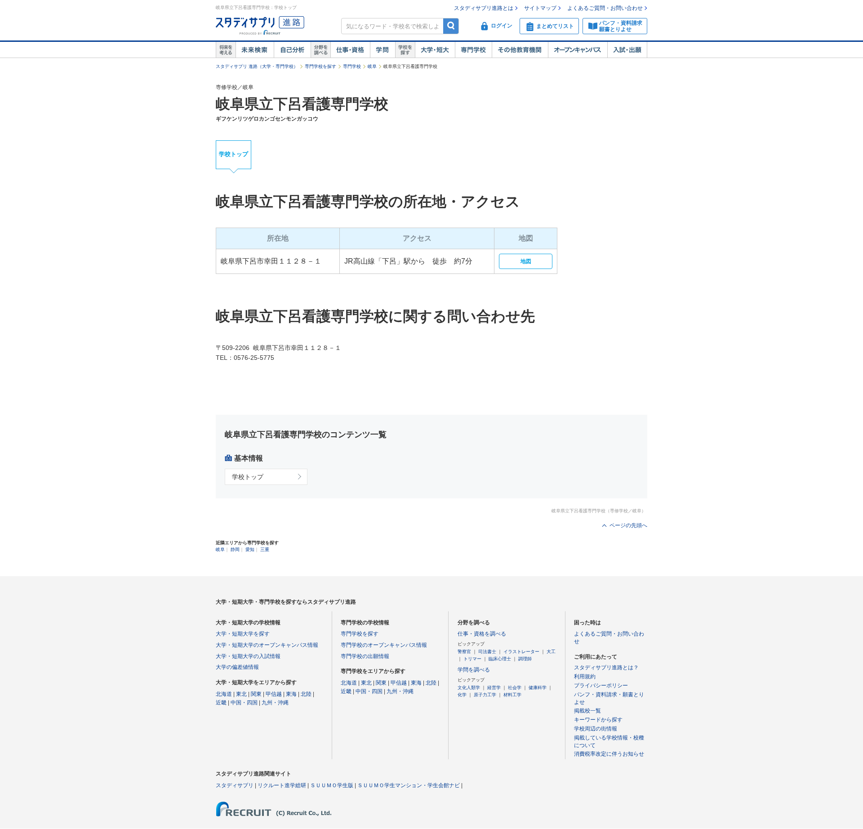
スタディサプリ (235, 785)
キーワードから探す (598, 720)
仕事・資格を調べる (482, 634)
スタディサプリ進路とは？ (606, 667)
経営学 (494, 687)
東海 (291, 694)
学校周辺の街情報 (595, 729)
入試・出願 (627, 50)
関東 (256, 694)
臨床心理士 (500, 658)
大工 (551, 651)
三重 (264, 549)
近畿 (221, 702)
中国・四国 (244, 702)
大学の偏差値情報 (237, 667)
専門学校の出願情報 (365, 656)
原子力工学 (485, 694)
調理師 (525, 658)
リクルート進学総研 (282, 785)
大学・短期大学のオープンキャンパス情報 (267, 645)
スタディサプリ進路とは (483, 8)
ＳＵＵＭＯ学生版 (331, 785)
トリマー (472, 658)
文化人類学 (469, 687)
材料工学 (512, 694)
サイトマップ (540, 8)
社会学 (514, 687)
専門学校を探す (320, 66)
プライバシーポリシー (601, 685)
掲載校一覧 (587, 711)
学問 (382, 50)
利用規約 (585, 676)
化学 (462, 694)
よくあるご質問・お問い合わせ (605, 8)
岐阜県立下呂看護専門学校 (302, 104)
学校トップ (233, 154)
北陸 (306, 694)
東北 (241, 694)
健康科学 (538, 687)
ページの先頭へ (628, 525)
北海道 (224, 694)
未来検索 (255, 50)
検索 (451, 26)
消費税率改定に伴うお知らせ (609, 754)
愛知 (249, 549)
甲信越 (274, 694)
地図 (525, 261)
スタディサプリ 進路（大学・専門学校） (257, 66)
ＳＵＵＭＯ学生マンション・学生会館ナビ (408, 785)
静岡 (235, 549)
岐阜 (372, 66)
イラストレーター (521, 651)
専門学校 (473, 50)
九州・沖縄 (275, 702)
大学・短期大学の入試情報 (248, 656)
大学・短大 (435, 50)
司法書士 (487, 651)
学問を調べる (474, 670)
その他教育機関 (520, 50)
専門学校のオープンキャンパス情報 (384, 645)
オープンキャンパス (577, 50)
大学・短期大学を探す (243, 634)
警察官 (464, 651)
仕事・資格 (350, 50)
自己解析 (292, 50)
